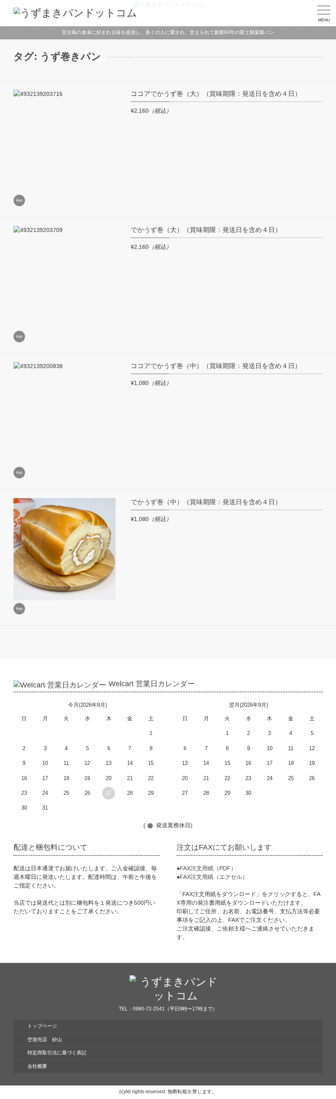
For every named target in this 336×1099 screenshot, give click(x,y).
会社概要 (37, 1066)
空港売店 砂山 (44, 1039)
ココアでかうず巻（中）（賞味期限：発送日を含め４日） (216, 365)
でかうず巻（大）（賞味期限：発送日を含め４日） (206, 229)
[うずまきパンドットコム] (75, 13)
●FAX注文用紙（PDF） (206, 868)
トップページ (42, 1026)
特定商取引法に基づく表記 (56, 1053)
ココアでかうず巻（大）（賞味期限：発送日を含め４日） (216, 93)
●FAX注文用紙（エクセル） (212, 877)
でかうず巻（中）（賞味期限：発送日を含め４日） (206, 501)
